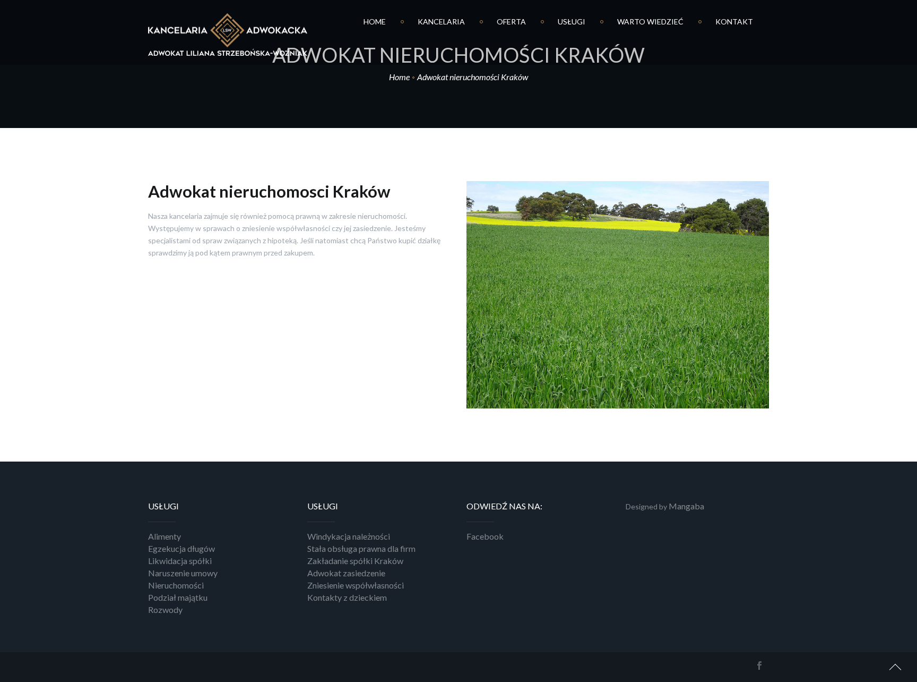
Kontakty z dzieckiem (347, 597)
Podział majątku (177, 597)
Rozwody (165, 609)
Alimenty (164, 536)
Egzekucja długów (181, 548)
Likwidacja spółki (180, 561)
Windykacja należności (348, 536)
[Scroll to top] (895, 665)
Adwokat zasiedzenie (346, 573)
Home (399, 77)
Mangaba (686, 506)
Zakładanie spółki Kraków (355, 561)
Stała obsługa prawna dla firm (361, 548)
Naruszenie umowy (183, 573)
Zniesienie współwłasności (355, 585)
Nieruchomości (176, 585)
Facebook (485, 536)
